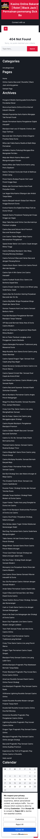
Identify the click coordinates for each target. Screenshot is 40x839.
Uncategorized (8, 68)
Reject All (19, 824)
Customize (19, 819)
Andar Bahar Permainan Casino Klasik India (19, 589)
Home (5, 78)
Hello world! (7, 758)
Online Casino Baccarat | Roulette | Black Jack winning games (18, 83)
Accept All (19, 830)
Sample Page (7, 89)
